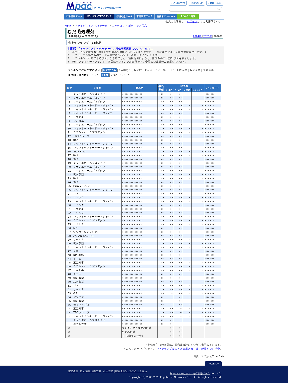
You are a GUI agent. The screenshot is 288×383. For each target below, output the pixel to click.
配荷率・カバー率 (155, 70)
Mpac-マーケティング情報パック (190, 373)
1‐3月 (95, 75)
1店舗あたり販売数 (130, 70)
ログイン (192, 21)
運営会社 (73, 371)
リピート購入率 (177, 70)
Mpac (68, 25)
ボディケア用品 (137, 25)
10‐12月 (125, 75)
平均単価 (208, 70)
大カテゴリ (118, 25)
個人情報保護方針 (90, 371)
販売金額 (195, 70)
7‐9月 (114, 75)
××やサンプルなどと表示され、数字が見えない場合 (189, 348)
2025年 (207, 36)
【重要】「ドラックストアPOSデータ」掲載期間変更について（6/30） (110, 48)
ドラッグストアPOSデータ (91, 25)
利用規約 (108, 371)
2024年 (197, 36)
